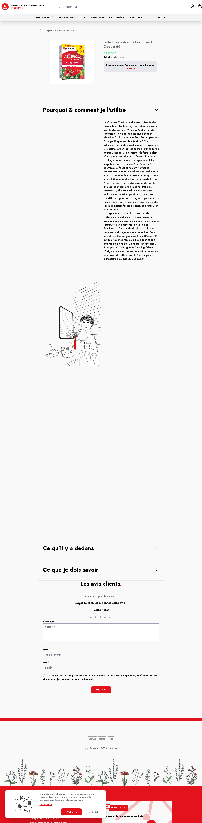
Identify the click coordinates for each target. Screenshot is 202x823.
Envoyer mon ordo (93, 17)
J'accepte (71, 812)
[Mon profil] (193, 6)
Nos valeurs (159, 17)
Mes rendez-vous (68, 17)
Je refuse (93, 812)
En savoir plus (46, 804)
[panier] (200, 6)
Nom (45, 649)
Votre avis (48, 621)
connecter (130, 68)
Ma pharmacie (116, 17)
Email (46, 662)
